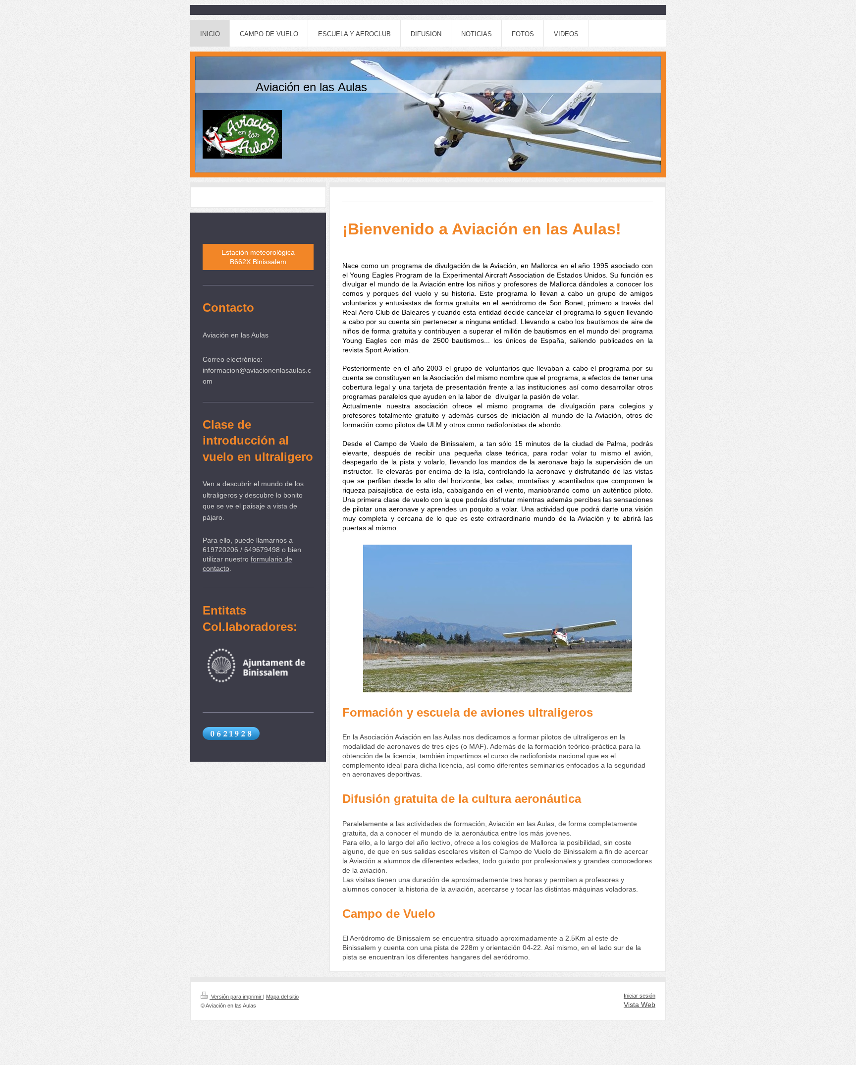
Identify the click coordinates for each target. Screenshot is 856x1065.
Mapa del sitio (282, 997)
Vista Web (639, 1005)
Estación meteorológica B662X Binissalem (258, 257)
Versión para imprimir (236, 997)
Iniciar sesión (639, 996)
